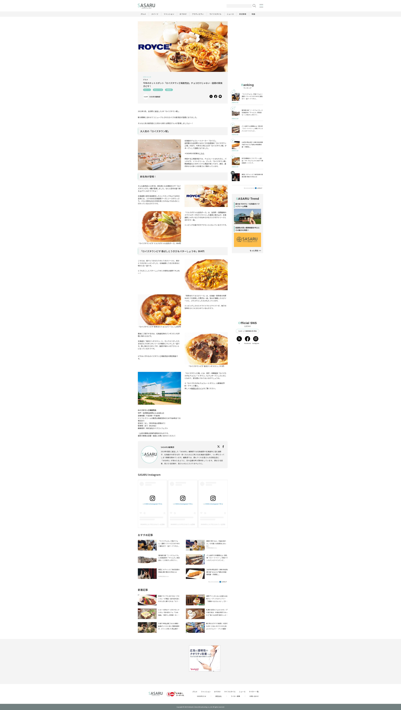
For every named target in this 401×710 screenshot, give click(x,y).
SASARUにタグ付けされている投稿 (152, 524)
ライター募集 (235, 696)
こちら (201, 153)
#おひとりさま (158, 90)
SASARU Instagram (149, 474)
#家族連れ (169, 90)
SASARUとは (201, 696)
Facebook (247, 343)
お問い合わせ (254, 696)
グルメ (194, 691)
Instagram (255, 343)
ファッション (206, 691)
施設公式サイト (197, 388)
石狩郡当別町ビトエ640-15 (153, 413)
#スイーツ (147, 90)
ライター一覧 (254, 691)
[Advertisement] (247, 34)
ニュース (242, 691)
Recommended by (213, 582)
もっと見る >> (255, 250)
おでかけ (217, 691)
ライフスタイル (230, 691)
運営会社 (218, 696)
